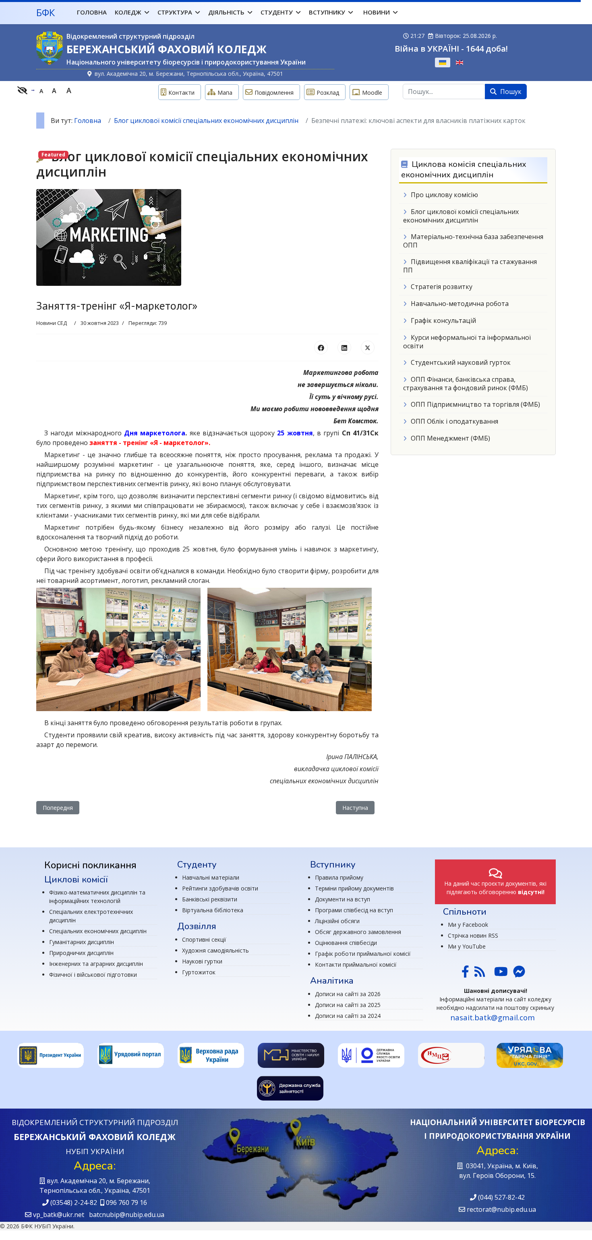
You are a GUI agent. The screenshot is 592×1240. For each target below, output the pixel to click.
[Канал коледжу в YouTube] (501, 974)
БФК (45, 12)
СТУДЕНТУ (277, 12)
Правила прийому (339, 877)
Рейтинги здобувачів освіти (220, 888)
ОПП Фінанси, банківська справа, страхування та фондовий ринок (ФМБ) (465, 383)
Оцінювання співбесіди (346, 943)
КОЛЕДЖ (128, 12)
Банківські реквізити (209, 899)
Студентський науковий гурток (461, 362)
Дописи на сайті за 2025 (348, 1005)
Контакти (181, 92)
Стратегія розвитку (441, 286)
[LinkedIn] (344, 347)
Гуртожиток (198, 972)
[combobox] (444, 91)
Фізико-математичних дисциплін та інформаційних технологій (97, 896)
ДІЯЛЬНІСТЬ (226, 12)
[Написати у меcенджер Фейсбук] (518, 974)
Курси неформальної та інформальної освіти (467, 341)
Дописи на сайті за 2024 (348, 1015)
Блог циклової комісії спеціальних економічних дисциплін (461, 216)
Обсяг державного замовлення (358, 932)
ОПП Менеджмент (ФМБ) (450, 438)
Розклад (328, 92)
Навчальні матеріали (210, 877)
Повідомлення (274, 92)
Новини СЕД (51, 323)
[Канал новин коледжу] (479, 974)
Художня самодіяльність (215, 950)
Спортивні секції (204, 939)
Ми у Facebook (468, 924)
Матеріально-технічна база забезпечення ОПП (473, 241)
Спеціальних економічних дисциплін (98, 931)
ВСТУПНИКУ (327, 12)
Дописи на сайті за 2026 (348, 994)
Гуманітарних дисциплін (81, 942)
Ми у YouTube (467, 946)
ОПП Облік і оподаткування (454, 421)
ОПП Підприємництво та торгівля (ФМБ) (475, 404)
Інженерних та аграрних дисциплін (96, 963)
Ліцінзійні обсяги (337, 921)
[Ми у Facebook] (465, 974)
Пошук (510, 91)
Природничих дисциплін (81, 953)
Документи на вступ (342, 899)
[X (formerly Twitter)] (368, 347)
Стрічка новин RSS (473, 935)
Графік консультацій (443, 320)
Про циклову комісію (444, 194)
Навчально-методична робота (460, 303)
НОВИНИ (376, 12)
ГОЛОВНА (92, 12)
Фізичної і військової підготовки (93, 974)
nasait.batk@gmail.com (492, 1017)
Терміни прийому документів (354, 888)
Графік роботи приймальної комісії (363, 953)
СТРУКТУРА (174, 12)
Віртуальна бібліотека (212, 910)
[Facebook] (321, 347)
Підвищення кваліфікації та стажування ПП (470, 266)
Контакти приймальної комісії (356, 964)
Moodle (372, 92)
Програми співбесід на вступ (354, 910)
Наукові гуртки (202, 961)
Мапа (224, 92)
